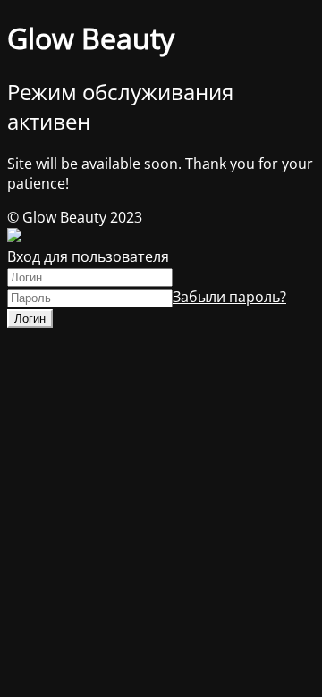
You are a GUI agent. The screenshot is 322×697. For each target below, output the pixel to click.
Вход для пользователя (88, 256)
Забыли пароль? (229, 297)
